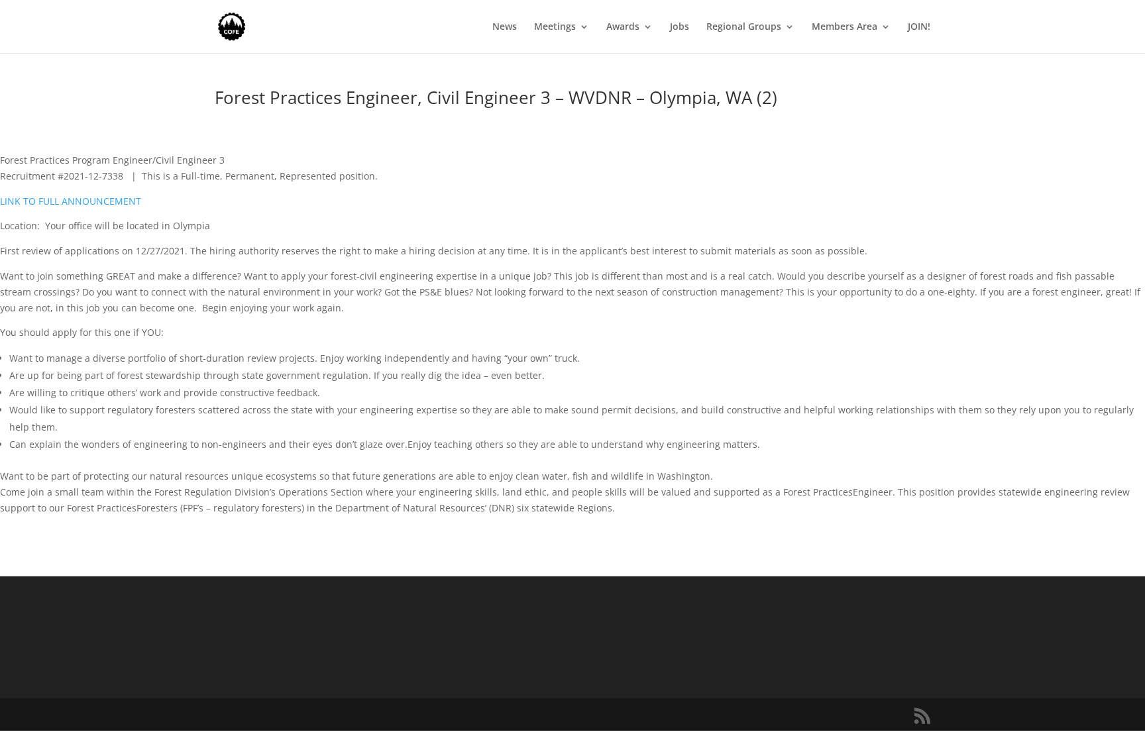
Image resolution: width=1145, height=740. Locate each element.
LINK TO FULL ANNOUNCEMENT (70, 201)
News (504, 27)
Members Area (844, 27)
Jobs (679, 27)
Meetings (555, 27)
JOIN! (919, 27)
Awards (622, 27)
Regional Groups (743, 27)
